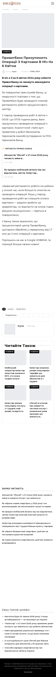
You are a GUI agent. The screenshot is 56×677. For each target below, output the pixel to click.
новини (10, 309)
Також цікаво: (19, 610)
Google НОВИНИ (37, 240)
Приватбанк (21, 309)
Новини (7, 52)
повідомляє (13, 92)
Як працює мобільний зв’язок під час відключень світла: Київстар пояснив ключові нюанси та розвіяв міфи (27, 515)
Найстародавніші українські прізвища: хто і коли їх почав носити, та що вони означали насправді (27, 633)
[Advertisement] (28, 276)
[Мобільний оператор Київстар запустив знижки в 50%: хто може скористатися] (15, 357)
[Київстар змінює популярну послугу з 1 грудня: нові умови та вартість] (15, 392)
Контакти (28, 672)
